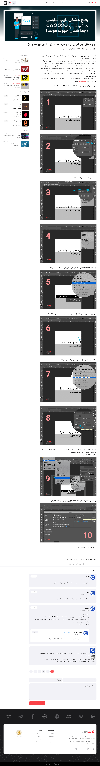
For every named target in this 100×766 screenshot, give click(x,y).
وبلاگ (39, 736)
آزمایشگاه (38, 739)
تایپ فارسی (66, 49)
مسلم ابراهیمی (89, 49)
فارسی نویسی (80, 559)
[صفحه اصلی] (92, 3)
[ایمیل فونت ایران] (76, 749)
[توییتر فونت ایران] (88, 749)
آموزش (91, 559)
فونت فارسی (69, 559)
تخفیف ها (50, 742)
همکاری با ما (50, 739)
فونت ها (39, 733)
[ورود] (6, 3)
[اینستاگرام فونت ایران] (94, 749)
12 (35, 671)
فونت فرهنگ (82, 81)
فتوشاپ (74, 559)
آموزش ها (38, 742)
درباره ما (51, 736)
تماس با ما (50, 733)
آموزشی (71, 49)
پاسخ (34, 576)
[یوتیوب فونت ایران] (82, 749)
